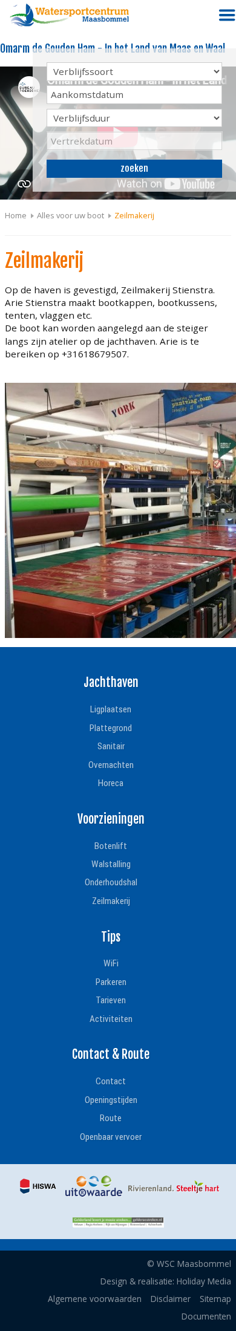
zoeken (134, 168)
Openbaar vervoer (111, 1136)
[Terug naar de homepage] (69, 15)
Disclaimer (171, 1298)
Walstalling (111, 864)
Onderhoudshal (111, 882)
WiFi (111, 963)
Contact (111, 1081)
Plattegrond (111, 728)
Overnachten (111, 765)
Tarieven (111, 1000)
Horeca (110, 783)
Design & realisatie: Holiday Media (165, 1281)
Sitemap (215, 1298)
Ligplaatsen (110, 709)
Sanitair (111, 746)
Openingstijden (111, 1100)
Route (111, 1118)
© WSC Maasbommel (189, 1263)
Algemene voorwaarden (95, 1298)
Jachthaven (111, 682)
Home (16, 215)
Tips (110, 937)
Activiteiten (111, 1019)
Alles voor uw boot (70, 215)
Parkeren (111, 982)
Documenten (206, 1316)
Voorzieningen (111, 819)
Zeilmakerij (111, 901)
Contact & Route (110, 1054)
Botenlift (110, 846)
